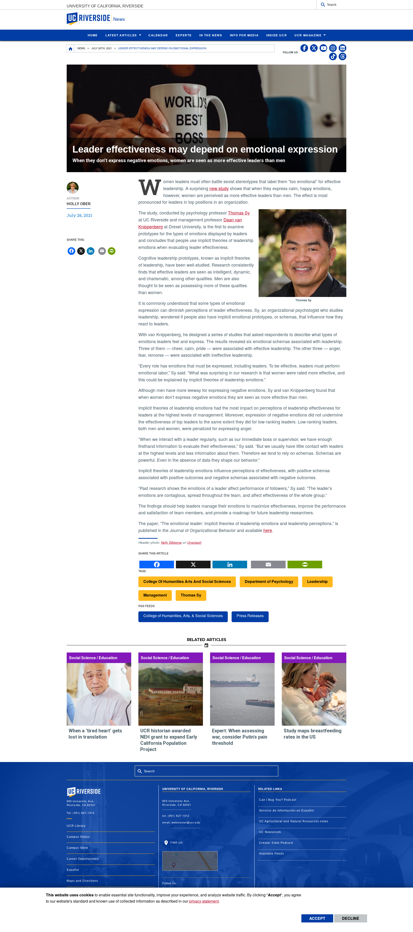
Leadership (317, 581)
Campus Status (78, 837)
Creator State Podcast (276, 842)
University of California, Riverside (105, 6)
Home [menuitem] (93, 35)
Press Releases (250, 615)
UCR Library (76, 826)
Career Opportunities (83, 859)
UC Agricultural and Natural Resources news (293, 821)
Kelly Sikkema (171, 542)
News (119, 19)
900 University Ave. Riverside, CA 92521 (176, 803)
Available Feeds (271, 853)
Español (73, 870)
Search (331, 4)
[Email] (268, 563)
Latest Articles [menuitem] (121, 35)
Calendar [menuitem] (158, 35)
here (267, 530)
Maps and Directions (82, 881)
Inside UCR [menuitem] (276, 35)
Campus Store (77, 848)
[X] (193, 563)
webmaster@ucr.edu (186, 822)
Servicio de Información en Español (286, 810)
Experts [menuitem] (184, 35)
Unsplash (194, 542)
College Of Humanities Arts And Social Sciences (187, 581)
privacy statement (204, 901)
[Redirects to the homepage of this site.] (70, 48)
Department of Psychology (269, 581)
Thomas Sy (239, 212)
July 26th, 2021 (101, 48)
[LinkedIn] (230, 563)
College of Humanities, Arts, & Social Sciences (183, 615)
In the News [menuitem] (210, 35)
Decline (350, 918)
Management (155, 595)
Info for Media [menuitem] (244, 35)
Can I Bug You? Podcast (277, 799)
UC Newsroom (270, 832)
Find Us (176, 842)
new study (219, 188)
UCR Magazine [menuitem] (307, 35)
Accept (317, 918)
